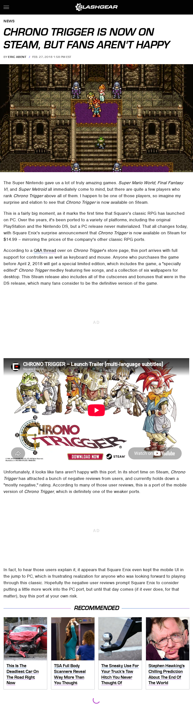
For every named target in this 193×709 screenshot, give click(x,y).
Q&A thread (45, 250)
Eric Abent (17, 57)
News (9, 21)
